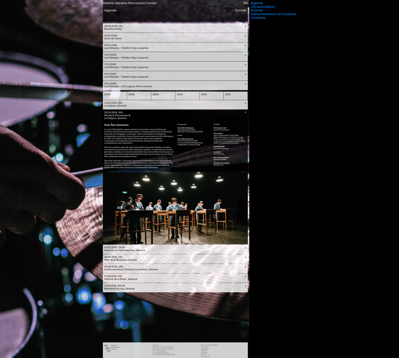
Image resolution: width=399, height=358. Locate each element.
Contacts (258, 17)
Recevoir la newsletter (210, 345)
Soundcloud (205, 356)
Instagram (205, 349)
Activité (257, 10)
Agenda (257, 2)
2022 (204, 94)
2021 (228, 94)
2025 (131, 94)
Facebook (205, 347)
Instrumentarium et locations (273, 13)
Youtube (204, 352)
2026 (107, 94)
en (246, 2)
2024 (156, 94)
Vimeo (203, 354)
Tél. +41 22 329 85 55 (161, 352)
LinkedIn (204, 350)
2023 (180, 94)
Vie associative (263, 6)
